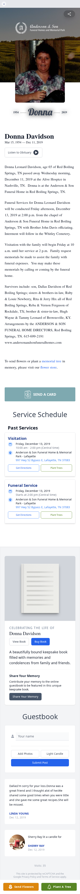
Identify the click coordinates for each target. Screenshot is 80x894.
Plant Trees (56, 468)
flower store (48, 367)
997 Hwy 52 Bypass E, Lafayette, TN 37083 (43, 460)
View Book (19, 641)
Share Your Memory (25, 696)
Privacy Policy (29, 876)
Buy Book (40, 641)
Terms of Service (51, 876)
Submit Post (40, 762)
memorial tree (51, 361)
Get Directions (23, 468)
